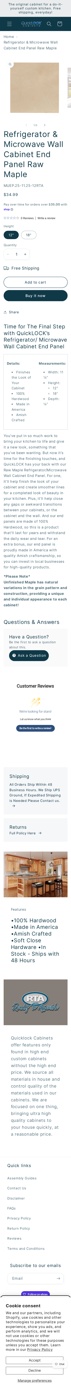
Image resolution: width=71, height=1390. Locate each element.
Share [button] (14, 312)
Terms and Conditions (26, 1248)
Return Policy (18, 1228)
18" (28, 235)
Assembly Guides (22, 1178)
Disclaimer (16, 1198)
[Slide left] (26, 125)
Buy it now (35, 296)
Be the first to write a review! (35, 728)
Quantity (10, 245)
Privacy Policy (40, 1349)
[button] (9, 24)
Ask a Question (31, 655)
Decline (34, 1370)
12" (11, 235)
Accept (35, 1360)
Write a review (46, 218)
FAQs (11, 1208)
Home (9, 36)
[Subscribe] (58, 1278)
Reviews (14, 1238)
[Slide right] (45, 125)
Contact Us (16, 1188)
